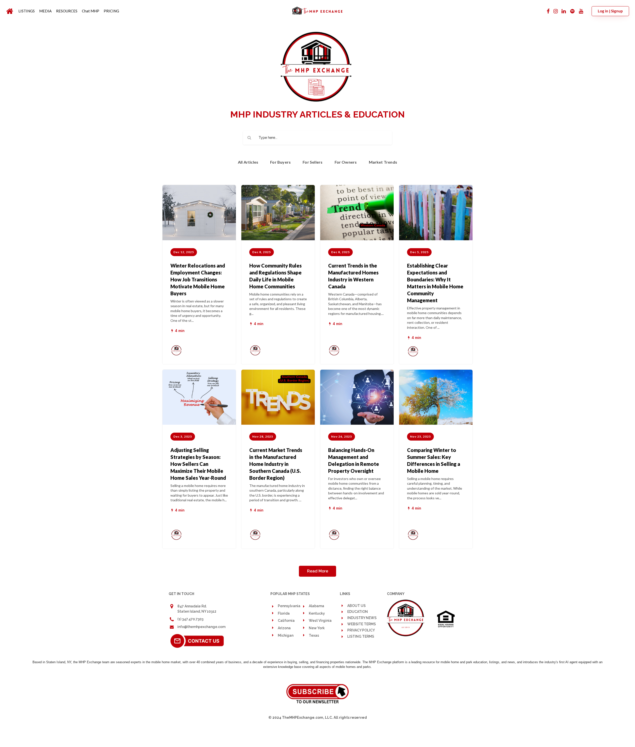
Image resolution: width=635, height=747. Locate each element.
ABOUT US (356, 605)
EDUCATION (357, 612)
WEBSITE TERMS (361, 624)
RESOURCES (66, 11)
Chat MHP (90, 11)
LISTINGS (26, 11)
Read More (317, 571)
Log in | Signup (610, 11)
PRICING (111, 11)
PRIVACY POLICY (361, 630)
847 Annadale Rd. (192, 606)
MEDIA (45, 11)
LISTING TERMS (360, 636)
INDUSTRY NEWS (362, 618)
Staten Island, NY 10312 (196, 611)
